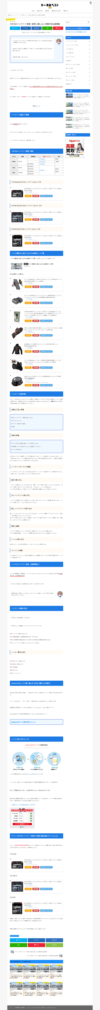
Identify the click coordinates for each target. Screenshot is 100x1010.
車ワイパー (66, 10)
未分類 (68, 60)
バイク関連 (69, 52)
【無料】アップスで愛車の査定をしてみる (22, 804)
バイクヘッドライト (72, 45)
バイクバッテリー (14, 935)
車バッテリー (40, 10)
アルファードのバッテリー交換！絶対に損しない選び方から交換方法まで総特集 (81, 112)
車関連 (68, 84)
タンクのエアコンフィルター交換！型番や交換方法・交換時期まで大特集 (81, 119)
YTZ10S (42, 159)
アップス (30, 774)
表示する (38, 106)
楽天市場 (36, 195)
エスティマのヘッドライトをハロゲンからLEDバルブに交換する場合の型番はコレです (77, 97)
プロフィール (70, 56)
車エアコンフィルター (56, 10)
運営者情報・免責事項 (20, 1007)
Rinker (30, 191)
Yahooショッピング (46, 195)
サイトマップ (30, 1007)
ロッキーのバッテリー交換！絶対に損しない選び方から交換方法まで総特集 (81, 105)
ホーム (33, 10)
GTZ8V (41, 170)
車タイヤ (47, 10)
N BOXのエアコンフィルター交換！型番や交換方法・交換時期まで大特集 (81, 126)
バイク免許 (69, 49)
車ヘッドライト (71, 76)
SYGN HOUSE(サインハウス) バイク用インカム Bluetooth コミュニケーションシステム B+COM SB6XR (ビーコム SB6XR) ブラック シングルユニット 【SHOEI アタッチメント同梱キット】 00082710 (42, 313)
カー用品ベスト (43, 1007)
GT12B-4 (42, 161)
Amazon (28, 195)
